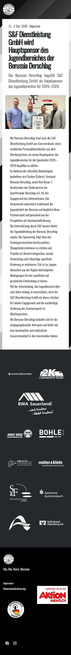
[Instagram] (15, 643)
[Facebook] (7, 643)
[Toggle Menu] (67, 9)
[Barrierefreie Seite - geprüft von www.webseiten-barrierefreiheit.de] (18, 609)
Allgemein (34, 26)
